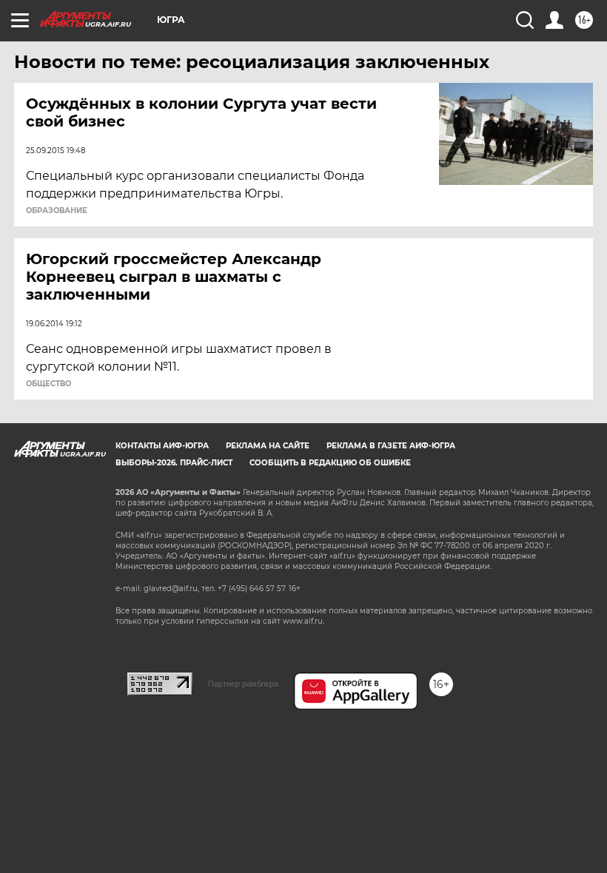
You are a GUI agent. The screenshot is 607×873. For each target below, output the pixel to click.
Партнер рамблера (243, 683)
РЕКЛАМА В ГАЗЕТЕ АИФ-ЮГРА (390, 446)
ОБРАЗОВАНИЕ (56, 211)
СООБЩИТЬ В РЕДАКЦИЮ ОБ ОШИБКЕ (330, 463)
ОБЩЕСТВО (48, 384)
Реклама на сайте (267, 446)
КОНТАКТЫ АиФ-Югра (162, 446)
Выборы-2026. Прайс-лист (173, 463)
